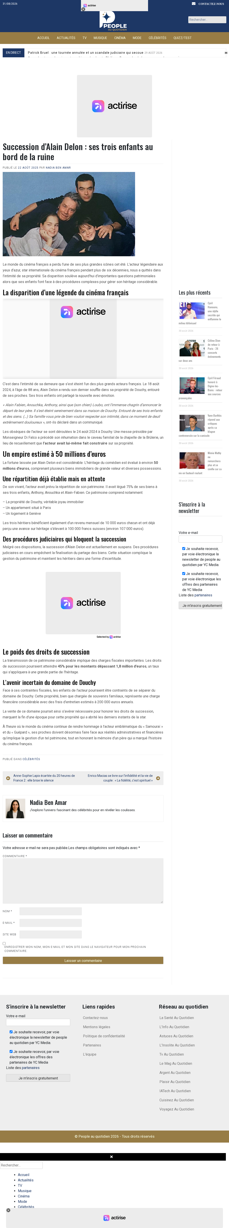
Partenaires (92, 1045)
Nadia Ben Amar (58, 167)
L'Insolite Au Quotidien (177, 1045)
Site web (9, 934)
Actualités (66, 38)
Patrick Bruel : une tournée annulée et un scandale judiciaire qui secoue (95, 52)
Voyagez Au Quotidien (176, 1109)
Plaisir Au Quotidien (174, 1082)
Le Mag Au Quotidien (175, 1063)
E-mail (9, 922)
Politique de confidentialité (104, 1036)
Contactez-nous (211, 3)
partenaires (203, 595)
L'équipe (89, 1054)
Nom (7, 911)
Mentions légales (96, 1027)
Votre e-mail (188, 533)
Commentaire (15, 856)
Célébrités (157, 38)
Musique (100, 38)
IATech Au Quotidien (175, 1091)
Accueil (43, 38)
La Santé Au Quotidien (176, 1018)
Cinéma (120, 38)
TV (85, 38)
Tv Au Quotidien (171, 1054)
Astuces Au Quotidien (176, 1036)
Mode (137, 38)
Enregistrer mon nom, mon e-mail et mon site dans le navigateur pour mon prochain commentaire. (75, 949)
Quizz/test (183, 38)
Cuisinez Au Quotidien (176, 1100)
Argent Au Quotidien (175, 1073)
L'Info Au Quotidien (174, 1027)
